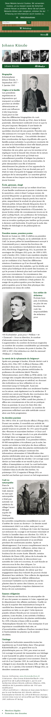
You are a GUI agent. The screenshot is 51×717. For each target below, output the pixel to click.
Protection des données (16, 713)
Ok (17, 17)
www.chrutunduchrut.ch (29, 676)
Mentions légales (12, 710)
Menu (43, 34)
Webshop (26, 28)
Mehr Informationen (27, 17)
